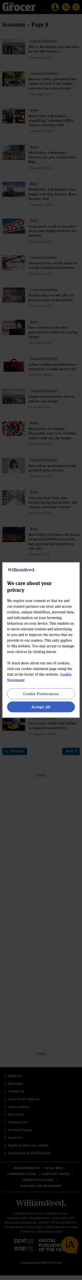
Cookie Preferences (41, 693)
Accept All (41, 706)
